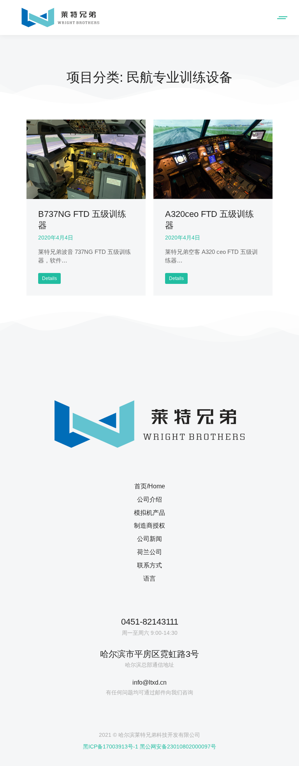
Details (49, 278)
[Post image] (86, 159)
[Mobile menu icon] (280, 17)
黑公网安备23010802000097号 (178, 746)
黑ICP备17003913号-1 (110, 746)
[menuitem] (149, 489)
